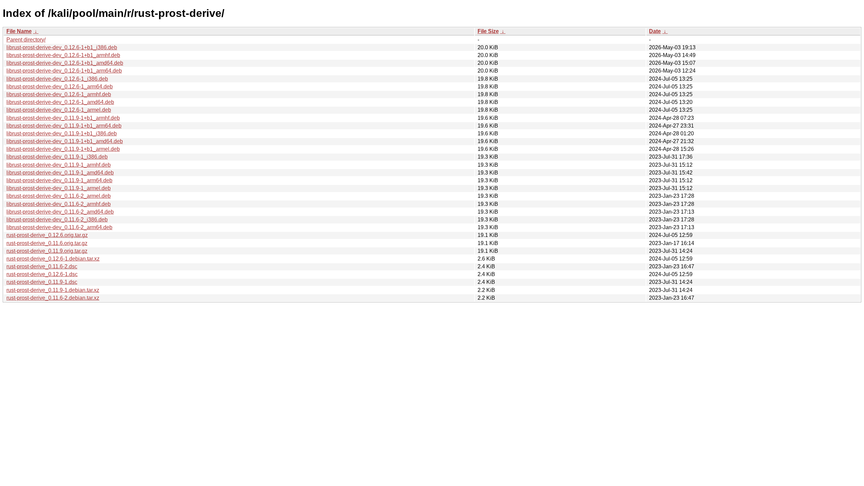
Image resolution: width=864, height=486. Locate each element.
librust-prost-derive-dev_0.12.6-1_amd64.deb (60, 102)
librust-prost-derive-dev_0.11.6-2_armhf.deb (58, 204)
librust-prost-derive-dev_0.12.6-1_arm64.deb (59, 86)
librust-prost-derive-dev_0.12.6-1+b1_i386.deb (61, 47)
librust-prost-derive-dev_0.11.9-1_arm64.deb (59, 180)
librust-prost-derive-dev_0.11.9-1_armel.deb (58, 188)
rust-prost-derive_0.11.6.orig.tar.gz (46, 243)
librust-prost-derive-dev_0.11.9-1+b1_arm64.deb (64, 126)
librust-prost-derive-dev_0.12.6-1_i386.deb (57, 79)
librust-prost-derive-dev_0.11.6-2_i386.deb (57, 219)
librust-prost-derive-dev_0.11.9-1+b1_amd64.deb (64, 141)
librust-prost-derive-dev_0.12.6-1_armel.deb (58, 110)
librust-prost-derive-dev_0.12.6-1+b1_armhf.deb (63, 55)
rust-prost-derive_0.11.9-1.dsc (41, 282)
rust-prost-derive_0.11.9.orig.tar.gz (46, 251)
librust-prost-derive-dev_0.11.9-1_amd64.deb (60, 173)
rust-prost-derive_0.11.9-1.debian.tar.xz (52, 290)
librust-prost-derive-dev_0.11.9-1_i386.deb (57, 157)
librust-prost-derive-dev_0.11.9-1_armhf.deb (58, 165)
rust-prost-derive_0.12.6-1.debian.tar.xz (53, 259)
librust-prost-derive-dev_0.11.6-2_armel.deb (58, 196)
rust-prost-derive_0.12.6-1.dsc (42, 274)
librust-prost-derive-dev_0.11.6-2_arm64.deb (59, 227)
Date (655, 31)
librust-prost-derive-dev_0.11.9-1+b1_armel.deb (63, 149)
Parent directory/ (26, 40)
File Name (19, 31)
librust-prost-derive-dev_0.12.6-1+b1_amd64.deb (64, 63)
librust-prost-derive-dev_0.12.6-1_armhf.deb (58, 94)
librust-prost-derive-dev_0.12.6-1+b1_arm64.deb (64, 71)
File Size (488, 31)
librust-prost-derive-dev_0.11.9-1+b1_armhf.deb (63, 118)
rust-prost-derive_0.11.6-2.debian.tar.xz (52, 298)
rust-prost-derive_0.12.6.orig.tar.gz (47, 235)
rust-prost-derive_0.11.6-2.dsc (41, 266)
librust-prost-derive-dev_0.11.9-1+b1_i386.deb (61, 133)
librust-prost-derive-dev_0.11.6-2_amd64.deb (60, 212)
